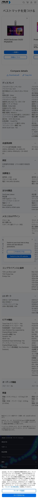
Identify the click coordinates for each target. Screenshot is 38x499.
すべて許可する (19, 495)
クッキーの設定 (19, 491)
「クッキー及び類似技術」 (12, 487)
